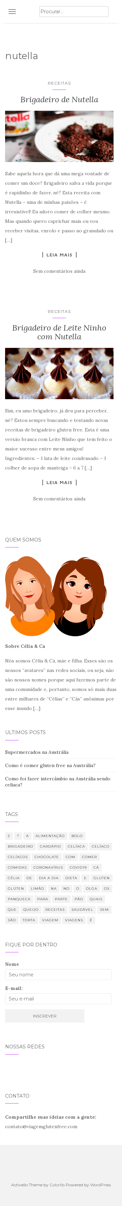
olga (91, 888)
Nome (12, 964)
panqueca (19, 899)
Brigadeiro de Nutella (59, 99)
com (70, 857)
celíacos (18, 857)
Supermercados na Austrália (36, 752)
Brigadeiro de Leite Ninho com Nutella (59, 332)
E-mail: (14, 988)
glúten (16, 888)
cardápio (50, 846)
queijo (31, 909)
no (66, 888)
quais (96, 899)
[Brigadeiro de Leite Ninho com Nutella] (59, 373)
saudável (82, 909)
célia (14, 878)
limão (37, 888)
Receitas (59, 83)
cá (96, 867)
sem (104, 909)
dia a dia (49, 878)
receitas (55, 909)
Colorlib (57, 1184)
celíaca (76, 846)
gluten (102, 878)
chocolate (47, 857)
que (12, 909)
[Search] (112, 12)
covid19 (78, 867)
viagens (74, 920)
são (12, 920)
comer (89, 857)
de (29, 878)
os (106, 888)
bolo (77, 836)
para (42, 899)
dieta (71, 878)
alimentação (50, 836)
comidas (17, 867)
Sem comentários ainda (59, 271)
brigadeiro (20, 846)
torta (29, 920)
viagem (50, 920)
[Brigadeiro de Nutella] (59, 136)
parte (61, 899)
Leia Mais (59, 255)
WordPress (100, 1184)
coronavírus (48, 867)
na (54, 888)
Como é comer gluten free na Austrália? (50, 765)
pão (79, 899)
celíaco (100, 846)
